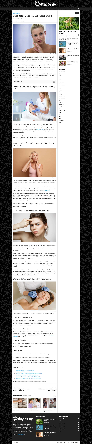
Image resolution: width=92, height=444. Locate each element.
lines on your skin (40, 129)
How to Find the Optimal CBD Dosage (68, 32)
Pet (59, 108)
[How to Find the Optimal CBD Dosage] (69, 23)
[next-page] (55, 396)
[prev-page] (54, 396)
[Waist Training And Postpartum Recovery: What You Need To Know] (49, 403)
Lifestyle (46, 9)
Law (59, 100)
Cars (60, 77)
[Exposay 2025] (46, 3)
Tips (60, 116)
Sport (60, 112)
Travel (71, 9)
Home (19, 9)
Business (53, 9)
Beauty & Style (26, 9)
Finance (60, 90)
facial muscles (47, 190)
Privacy (68, 442)
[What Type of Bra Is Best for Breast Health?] (20, 403)
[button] (78, 8)
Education (60, 9)
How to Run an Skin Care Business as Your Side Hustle (47, 389)
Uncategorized (61, 120)
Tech (66, 9)
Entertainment (61, 86)
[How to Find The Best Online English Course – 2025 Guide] (62, 63)
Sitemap (72, 442)
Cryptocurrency (62, 81)
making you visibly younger (37, 381)
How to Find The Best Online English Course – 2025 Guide (72, 62)
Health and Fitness (37, 9)
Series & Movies (62, 110)
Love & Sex (61, 104)
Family (60, 88)
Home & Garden (62, 98)
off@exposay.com (21, 434)
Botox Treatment (23, 381)
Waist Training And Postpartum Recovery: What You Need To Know (49, 410)
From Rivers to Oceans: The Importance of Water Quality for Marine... (73, 43)
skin (44, 381)
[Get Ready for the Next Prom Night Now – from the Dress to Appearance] (62, 50)
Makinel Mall (16, 20)
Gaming (60, 94)
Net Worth (61, 106)
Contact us (77, 442)
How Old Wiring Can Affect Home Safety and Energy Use (21, 389)
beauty (17, 381)
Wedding (60, 122)
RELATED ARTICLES (17, 395)
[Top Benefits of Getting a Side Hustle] (62, 57)
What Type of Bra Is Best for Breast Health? (19, 409)
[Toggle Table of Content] (53, 81)
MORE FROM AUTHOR (27, 395)
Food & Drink (61, 92)
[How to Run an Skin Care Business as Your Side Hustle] (34, 403)
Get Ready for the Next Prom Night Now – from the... (72, 49)
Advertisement (59, 442)
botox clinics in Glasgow (20, 68)
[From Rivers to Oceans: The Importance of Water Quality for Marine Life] (62, 44)
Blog (60, 73)
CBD (60, 79)
